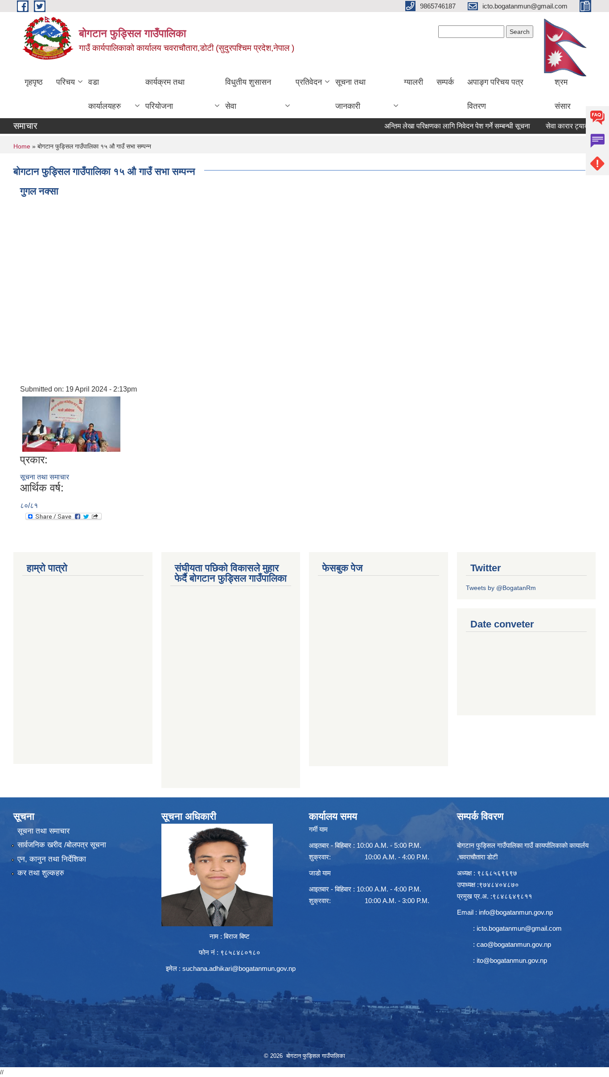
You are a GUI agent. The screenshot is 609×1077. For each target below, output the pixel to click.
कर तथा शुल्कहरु (40, 873)
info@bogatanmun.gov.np (516, 912)
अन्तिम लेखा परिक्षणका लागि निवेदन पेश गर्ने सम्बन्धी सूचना (437, 126)
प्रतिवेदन (309, 82)
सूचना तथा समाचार (44, 477)
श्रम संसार (563, 94)
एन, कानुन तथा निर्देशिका (51, 859)
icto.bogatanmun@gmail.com (519, 928)
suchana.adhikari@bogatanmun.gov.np (239, 968)
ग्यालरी (413, 82)
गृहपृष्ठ (34, 82)
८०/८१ (29, 505)
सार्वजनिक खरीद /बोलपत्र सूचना (61, 845)
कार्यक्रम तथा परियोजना (165, 94)
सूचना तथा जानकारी (350, 94)
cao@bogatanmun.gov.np (514, 944)
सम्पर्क (445, 82)
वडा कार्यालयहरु (104, 94)
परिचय (65, 82)
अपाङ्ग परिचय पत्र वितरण (495, 94)
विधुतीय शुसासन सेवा (248, 94)
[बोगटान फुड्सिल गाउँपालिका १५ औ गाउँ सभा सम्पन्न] (71, 423)
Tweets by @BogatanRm (501, 587)
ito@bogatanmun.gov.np (512, 960)
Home (21, 146)
